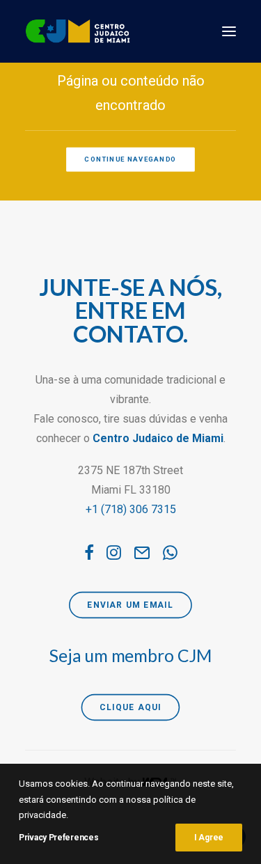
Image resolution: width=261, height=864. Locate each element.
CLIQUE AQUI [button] (130, 707)
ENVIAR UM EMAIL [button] (131, 605)
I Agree (208, 837)
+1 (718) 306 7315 (131, 509)
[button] (229, 31)
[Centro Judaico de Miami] (78, 31)
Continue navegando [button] (131, 159)
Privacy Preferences (58, 837)
